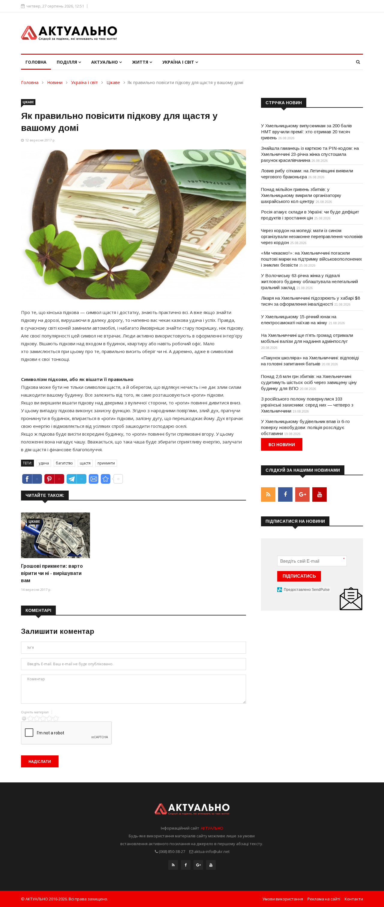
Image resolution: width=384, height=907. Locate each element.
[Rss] (173, 865)
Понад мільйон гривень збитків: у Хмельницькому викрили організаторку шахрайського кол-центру (301, 195)
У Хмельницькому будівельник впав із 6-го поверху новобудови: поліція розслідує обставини (305, 427)
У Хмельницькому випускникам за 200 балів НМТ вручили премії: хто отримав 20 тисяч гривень (306, 131)
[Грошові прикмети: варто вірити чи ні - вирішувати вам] (55, 535)
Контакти (354, 899)
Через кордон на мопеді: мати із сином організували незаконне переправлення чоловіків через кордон (312, 236)
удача (44, 463)
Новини (54, 82)
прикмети (106, 463)
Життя (140, 62)
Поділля (67, 62)
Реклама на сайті (324, 899)
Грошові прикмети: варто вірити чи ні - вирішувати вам (52, 573)
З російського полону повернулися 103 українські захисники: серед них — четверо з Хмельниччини (307, 404)
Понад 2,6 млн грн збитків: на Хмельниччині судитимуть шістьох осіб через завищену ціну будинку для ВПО (309, 382)
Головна (36, 62)
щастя (85, 463)
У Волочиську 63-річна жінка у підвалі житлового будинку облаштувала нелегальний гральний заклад (309, 281)
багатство (64, 463)
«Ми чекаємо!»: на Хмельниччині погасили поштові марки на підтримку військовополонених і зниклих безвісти (311, 259)
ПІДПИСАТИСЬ (299, 576)
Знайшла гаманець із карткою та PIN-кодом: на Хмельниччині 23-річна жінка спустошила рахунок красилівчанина (310, 154)
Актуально (105, 62)
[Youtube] (211, 865)
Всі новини (281, 444)
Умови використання (282, 899)
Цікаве (113, 82)
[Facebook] (185, 865)
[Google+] (198, 865)
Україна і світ (178, 62)
